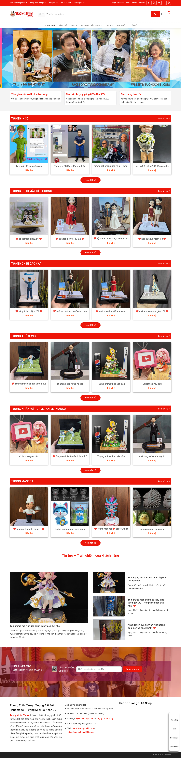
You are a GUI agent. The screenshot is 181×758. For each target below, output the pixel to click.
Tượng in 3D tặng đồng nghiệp (70, 166)
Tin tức (109, 25)
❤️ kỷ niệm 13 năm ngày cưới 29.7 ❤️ (111, 240)
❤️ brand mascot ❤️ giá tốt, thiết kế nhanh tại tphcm (111, 530)
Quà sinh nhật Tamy (85, 718)
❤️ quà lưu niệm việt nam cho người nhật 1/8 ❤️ (111, 313)
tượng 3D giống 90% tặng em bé (152, 166)
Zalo (174, 729)
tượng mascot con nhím (152, 529)
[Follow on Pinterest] (168, 3)
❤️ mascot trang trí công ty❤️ (28, 529)
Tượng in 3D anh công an (29, 166)
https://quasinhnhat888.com (80, 732)
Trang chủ (49, 25)
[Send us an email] (158, 3)
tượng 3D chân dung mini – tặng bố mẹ (111, 167)
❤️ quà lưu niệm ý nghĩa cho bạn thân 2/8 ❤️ (70, 313)
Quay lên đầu (174, 747)
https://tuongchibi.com (83, 728)
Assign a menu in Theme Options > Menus (127, 3)
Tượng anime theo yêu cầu (111, 384)
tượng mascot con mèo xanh (70, 529)
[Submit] (155, 14)
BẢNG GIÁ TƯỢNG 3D (68, 25)
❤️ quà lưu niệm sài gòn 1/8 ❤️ (152, 311)
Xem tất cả (163, 118)
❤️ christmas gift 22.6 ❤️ (29, 238)
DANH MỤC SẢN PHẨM (90, 25)
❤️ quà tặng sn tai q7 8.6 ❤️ (69, 238)
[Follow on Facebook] (148, 3)
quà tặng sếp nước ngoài (70, 384)
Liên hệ (133, 25)
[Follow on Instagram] (153, 3)
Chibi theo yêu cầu (152, 384)
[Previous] (7, 58)
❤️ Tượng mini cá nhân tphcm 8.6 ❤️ (28, 385)
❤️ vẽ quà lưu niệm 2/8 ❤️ (28, 311)
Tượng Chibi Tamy (104, 718)
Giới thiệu (121, 25)
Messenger (174, 738)
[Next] (173, 58)
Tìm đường (174, 720)
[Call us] (163, 3)
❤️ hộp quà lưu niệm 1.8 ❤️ (152, 238)
